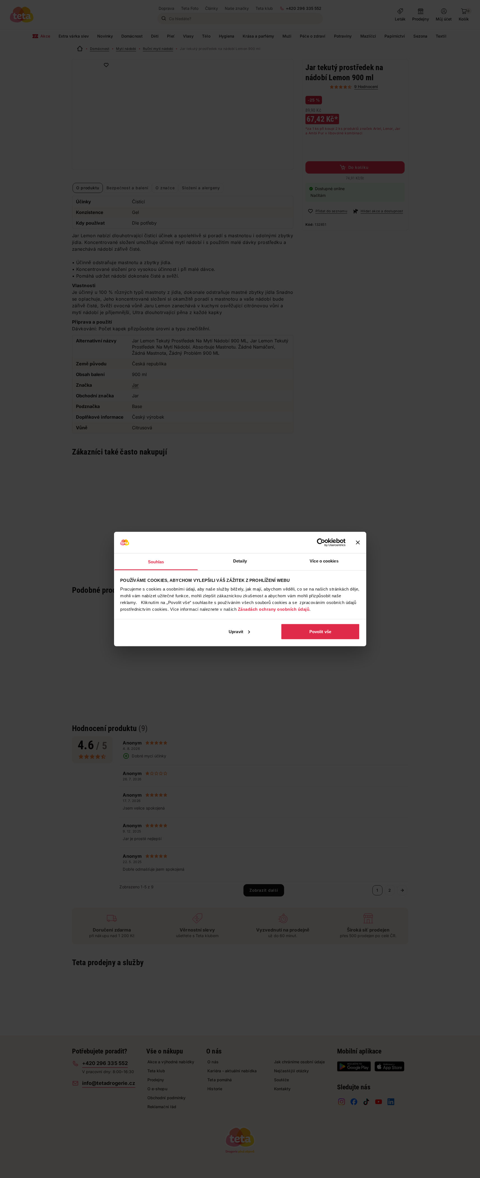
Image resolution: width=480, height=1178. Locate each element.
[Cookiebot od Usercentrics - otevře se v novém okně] (320, 542)
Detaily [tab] (240, 561)
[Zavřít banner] (358, 543)
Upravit (236, 631)
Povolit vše (320, 631)
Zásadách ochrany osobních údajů (274, 609)
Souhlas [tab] (156, 561)
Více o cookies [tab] (324, 561)
